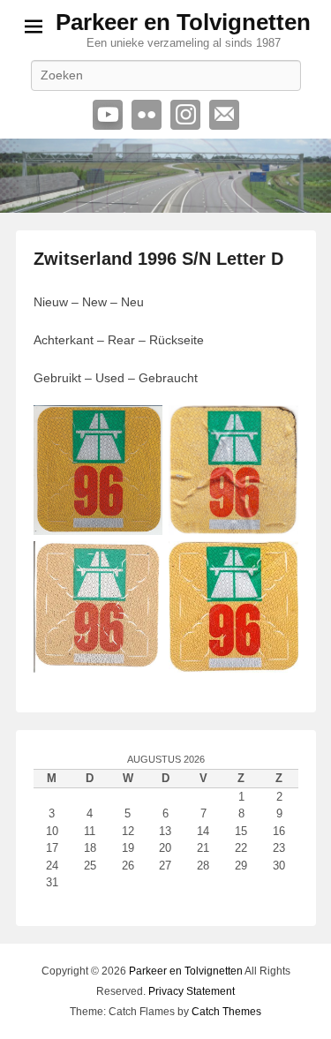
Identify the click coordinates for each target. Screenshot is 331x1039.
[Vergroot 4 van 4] (275, 564)
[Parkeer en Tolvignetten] (165, 176)
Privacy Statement (191, 991)
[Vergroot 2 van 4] (275, 428)
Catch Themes (226, 1011)
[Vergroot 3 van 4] (139, 564)
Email (224, 115)
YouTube (108, 115)
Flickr (147, 115)
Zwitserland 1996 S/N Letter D (158, 258)
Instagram (185, 115)
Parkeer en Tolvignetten (183, 22)
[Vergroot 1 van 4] (139, 428)
